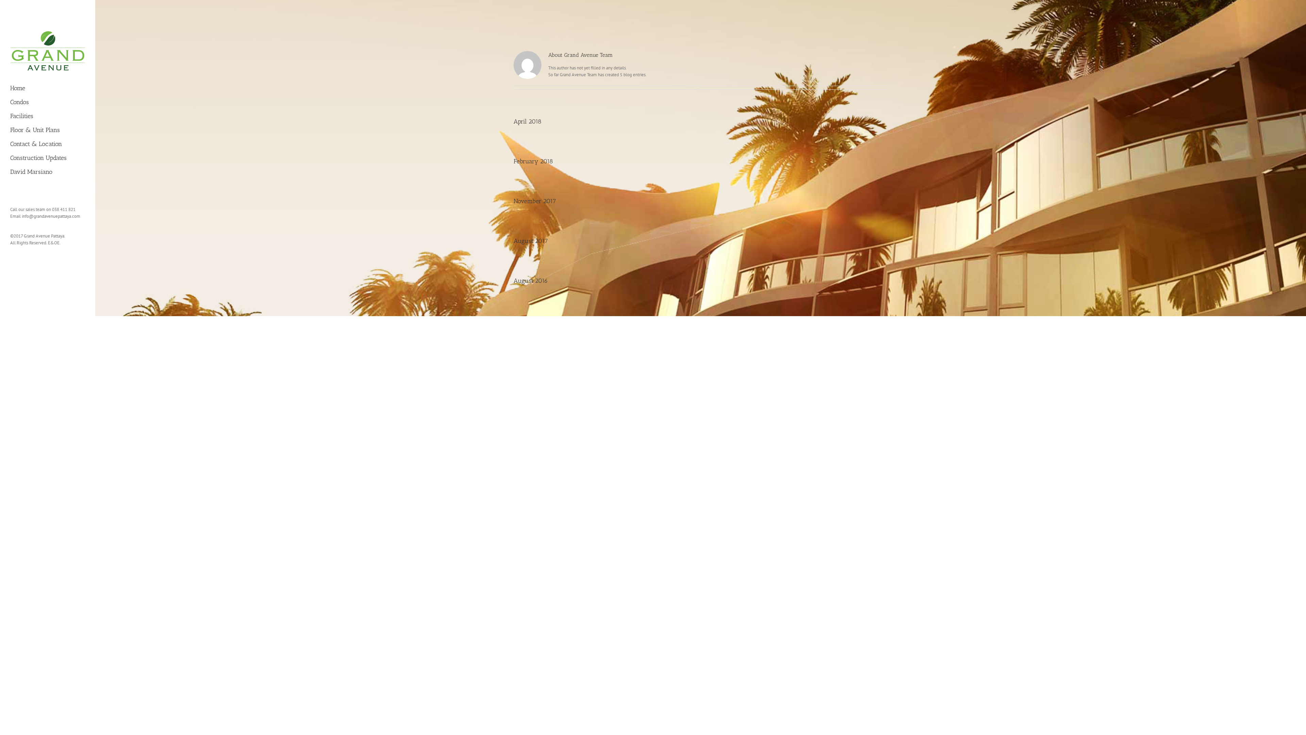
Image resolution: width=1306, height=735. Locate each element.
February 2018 (533, 161)
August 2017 (531, 241)
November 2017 (535, 201)
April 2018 (527, 121)
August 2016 (531, 280)
